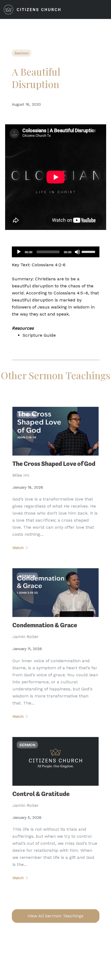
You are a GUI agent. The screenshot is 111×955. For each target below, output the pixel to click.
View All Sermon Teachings (55, 915)
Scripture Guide (39, 335)
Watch (18, 547)
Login (81, 9)
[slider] (89, 251)
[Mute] (77, 252)
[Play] (19, 252)
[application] (55, 251)
